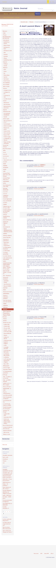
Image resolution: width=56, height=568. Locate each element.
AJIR (4, 171)
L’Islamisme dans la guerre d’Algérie (8, 342)
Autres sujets (6, 118)
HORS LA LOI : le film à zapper (7, 384)
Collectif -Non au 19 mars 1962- (7, 207)
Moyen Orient (7, 45)
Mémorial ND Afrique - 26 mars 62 (7, 272)
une (41, 34)
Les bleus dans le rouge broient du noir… (7, 524)
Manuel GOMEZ (7, 286)
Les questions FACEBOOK (7, 114)
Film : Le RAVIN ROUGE (6, 380)
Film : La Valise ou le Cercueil (7, 377)
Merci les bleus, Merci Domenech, (7, 528)
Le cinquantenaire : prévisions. (7, 372)
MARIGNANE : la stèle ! (7, 389)
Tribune (36, 34)
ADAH (4, 163)
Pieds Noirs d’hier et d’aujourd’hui (7, 244)
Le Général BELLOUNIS (6, 354)
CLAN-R (5, 202)
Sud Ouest (6, 79)
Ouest (5, 71)
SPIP (41, 553)
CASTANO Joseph (6, 281)
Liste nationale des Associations (7, 258)
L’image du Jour (7, 90)
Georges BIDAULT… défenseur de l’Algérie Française (7, 492)
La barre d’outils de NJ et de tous (7, 428)
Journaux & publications (6, 240)
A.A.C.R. (5, 154)
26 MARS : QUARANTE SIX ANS (8, 470)
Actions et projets (8, 125)
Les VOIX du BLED (7, 395)
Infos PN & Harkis (30, 13)
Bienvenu (6, 13)
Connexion (4, 1)
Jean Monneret (7, 284)
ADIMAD (5, 165)
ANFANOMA (6, 181)
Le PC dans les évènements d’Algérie (7, 361)
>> (52, 10)
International (6, 40)
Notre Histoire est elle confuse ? (7, 488)
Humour (5, 88)
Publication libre (6, 111)
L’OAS (5, 345)
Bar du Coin (6, 432)
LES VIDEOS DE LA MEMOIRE (7, 504)
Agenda (5, 109)
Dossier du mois (7, 322)
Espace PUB (6, 134)
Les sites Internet (7, 256)
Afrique (5, 58)
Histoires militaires (7, 235)
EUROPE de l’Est (8, 60)
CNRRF (5, 204)
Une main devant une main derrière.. (7, 301)
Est (4, 73)
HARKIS (5, 233)
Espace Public (6, 315)
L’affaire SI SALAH (6, 338)
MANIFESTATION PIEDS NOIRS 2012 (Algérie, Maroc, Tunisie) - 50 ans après (7, 266)
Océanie (6, 54)
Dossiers (43, 13)
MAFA (4, 261)
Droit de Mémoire (7, 219)
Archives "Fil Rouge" (6, 411)
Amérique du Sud (8, 50)
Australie (6, 56)
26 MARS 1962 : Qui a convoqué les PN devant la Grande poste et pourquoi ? (7, 475)
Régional (5, 67)
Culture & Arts (7, 131)
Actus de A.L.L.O (7, 160)
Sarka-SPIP (46, 553)
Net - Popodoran (7, 275)
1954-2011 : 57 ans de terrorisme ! (7, 480)
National (5, 62)
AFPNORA (5, 167)
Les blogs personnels (5, 253)
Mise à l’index (6, 86)
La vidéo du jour (7, 98)
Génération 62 (6, 227)
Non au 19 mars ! (7, 386)
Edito (4, 33)
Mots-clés (5, 444)
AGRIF (4, 169)
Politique (6, 63)
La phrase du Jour (7, 96)
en (53, 1)
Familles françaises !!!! (6, 507)
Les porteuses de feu (7, 401)
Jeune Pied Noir (7, 237)
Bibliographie (6, 365)
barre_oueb (23, 34)
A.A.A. (4, 152)
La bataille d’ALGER (6, 348)
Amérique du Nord (7, 48)
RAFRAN (5, 288)
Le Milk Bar (6, 357)
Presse (4, 35)
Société (5, 65)
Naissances (6, 102)
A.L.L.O (5, 158)
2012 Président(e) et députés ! (7, 398)
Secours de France (7, 291)
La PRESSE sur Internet (7, 139)
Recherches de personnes (7, 107)
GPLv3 (52, 553)
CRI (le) (5, 214)
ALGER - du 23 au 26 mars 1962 (8, 330)
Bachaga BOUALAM (5, 189)
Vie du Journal (7, 133)
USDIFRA (5, 305)
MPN (4, 150)
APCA (4, 183)
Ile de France (7, 80)
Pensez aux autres (6, 128)
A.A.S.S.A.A (6, 156)
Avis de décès (7, 104)
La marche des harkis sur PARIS (7, 404)
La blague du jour (7, 93)
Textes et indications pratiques (5, 297)
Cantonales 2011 (7, 417)
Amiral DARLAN (7, 333)
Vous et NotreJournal (8, 17)
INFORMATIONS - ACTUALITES (17, 13)
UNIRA (4, 303)
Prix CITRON (6, 84)
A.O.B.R (5, 161)
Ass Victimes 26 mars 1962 (6, 186)
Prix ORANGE (6, 82)
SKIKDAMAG (6, 293)
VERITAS (5, 307)
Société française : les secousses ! (7, 408)
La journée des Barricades (7, 351)
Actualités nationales (34, 32)
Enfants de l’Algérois (5, 222)
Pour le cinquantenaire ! (7, 392)
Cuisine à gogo (7, 136)
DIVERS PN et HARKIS (6, 217)
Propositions (6, 313)
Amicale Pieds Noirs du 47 (6, 178)
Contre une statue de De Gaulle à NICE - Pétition (7, 421)
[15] (3, 513)
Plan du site (36, 553)
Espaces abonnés (7, 430)
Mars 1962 (6, 363)
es (50, 1)
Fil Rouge (17, 17)
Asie (5, 52)
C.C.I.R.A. (5, 191)
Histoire (5, 318)
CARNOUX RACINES (5, 196)
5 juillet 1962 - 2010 (7, 414)
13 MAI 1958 (7, 326)
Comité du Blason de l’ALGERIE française (7, 211)
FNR (4, 225)
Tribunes (38, 13)
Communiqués (7, 124)
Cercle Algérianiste (7, 198)
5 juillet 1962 (6, 324)
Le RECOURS (6, 250)
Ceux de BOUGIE (7, 200)
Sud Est (5, 77)
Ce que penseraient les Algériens (7, 501)
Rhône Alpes (6, 75)
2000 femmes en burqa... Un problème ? (7, 484)
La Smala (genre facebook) (7, 248)
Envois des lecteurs (5, 146)
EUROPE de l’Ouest (6, 42)
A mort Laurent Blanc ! (39, 166)
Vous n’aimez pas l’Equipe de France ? (7, 531)
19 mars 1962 (7, 328)
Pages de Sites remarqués (7, 142)
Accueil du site (24, 22)
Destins (5, 320)
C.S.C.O (5, 193)
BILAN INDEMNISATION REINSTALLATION (8, 230)
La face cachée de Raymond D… (7, 520)
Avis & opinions (7, 311)
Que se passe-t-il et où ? (8, 121)
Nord (5, 69)
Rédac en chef (6, 434)
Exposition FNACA (7, 369)
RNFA (4, 289)
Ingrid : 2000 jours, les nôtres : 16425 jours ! (7, 497)
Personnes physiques (5, 278)
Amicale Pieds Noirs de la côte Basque (6, 175)
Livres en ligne (6, 367)
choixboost (30, 34)
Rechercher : (41, 8)
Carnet (4, 100)
